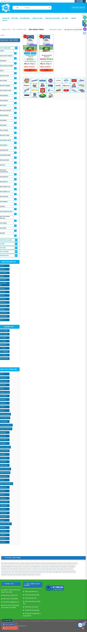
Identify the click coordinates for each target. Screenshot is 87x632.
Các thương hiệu (19, 29)
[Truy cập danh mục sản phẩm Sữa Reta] (74, 90)
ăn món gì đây (15, 1)
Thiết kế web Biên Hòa (20, 626)
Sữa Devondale (17, 569)
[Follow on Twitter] (81, 1)
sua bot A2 (25, 566)
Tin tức (4, 20)
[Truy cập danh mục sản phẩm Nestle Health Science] (42, 80)
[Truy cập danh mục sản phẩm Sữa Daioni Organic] (34, 85)
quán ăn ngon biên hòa (69, 621)
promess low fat (61, 563)
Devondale (4, 563)
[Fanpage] (85, 25)
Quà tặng (65, 18)
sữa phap (24, 574)
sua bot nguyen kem (35, 566)
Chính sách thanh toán (31, 591)
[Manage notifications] (83, 628)
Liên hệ (73, 18)
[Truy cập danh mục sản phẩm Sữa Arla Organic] (42, 95)
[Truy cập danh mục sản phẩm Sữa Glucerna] (66, 85)
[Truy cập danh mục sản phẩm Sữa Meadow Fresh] (82, 85)
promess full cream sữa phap (48, 563)
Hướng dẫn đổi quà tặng (32, 610)
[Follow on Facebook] (76, 1)
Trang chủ (6, 18)
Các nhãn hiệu (24, 18)
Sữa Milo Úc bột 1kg (6, 574)
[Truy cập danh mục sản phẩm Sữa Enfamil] (50, 85)
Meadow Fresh (30, 563)
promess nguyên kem (7, 566)
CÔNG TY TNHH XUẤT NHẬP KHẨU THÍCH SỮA (10, 591)
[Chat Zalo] (85, 33)
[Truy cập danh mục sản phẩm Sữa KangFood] (50, 90)
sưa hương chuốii (53, 566)
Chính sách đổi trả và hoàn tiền (31, 602)
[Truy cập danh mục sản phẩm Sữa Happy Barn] (74, 85)
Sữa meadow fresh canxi (8, 571)
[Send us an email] (84, 1)
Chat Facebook (9, 624)
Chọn (31, 70)
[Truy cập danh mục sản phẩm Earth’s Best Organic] (27, 80)
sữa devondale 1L (27, 569)
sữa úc (38, 574)
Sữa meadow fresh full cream (22, 571)
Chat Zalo (8, 620)
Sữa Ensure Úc (36, 569)
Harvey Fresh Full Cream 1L (31, 56)
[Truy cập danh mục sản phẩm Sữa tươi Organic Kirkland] (27, 95)
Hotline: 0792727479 (11, 628)
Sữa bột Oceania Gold (7, 569)
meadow (22, 563)
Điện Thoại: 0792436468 (10, 599)
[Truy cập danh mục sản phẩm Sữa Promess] (27, 90)
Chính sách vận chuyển (31, 607)
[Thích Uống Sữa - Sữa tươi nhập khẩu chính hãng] (5, 7)
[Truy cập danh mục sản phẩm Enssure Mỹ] (34, 80)
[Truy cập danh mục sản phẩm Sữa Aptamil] (66, 80)
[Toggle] (18, 48)
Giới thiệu (14, 18)
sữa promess (31, 574)
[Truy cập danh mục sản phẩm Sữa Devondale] (42, 85)
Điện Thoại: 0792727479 (10, 595)
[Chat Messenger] (85, 29)
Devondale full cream (14, 563)
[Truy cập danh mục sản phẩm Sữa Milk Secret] (66, 90)
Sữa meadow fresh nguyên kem (53, 571)
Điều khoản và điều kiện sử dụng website (32, 615)
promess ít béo (17, 566)
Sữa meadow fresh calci (67, 569)
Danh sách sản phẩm (52, 18)
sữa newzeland (17, 574)
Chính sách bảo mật (31, 598)
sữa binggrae (71, 566)
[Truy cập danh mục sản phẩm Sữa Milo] (58, 90)
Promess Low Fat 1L (72, 563)
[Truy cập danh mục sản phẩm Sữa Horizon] (42, 90)
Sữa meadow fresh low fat (37, 571)
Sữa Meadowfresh (34, 621)
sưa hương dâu (63, 566)
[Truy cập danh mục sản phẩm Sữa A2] (50, 80)
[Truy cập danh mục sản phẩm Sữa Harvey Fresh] (34, 90)
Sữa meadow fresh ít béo (69, 571)
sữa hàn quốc (45, 569)
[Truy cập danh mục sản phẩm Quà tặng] (50, 95)
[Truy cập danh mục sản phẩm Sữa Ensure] (58, 85)
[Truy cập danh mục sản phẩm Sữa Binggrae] (27, 85)
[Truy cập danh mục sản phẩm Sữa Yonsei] (34, 95)
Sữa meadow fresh (54, 569)
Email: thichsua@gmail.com (11, 602)
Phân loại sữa (37, 18)
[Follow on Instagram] (78, 1)
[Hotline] (85, 17)
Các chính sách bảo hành (32, 595)
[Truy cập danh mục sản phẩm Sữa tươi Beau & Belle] (82, 90)
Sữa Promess (45, 621)
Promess (37, 563)
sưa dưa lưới (44, 566)
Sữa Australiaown (55, 621)
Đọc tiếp (47, 70)
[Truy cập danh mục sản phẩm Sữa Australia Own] (74, 80)
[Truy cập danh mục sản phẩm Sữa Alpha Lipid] (58, 80)
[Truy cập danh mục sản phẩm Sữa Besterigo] (82, 80)
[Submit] (49, 8)
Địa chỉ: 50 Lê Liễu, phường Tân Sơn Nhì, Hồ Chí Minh (10, 606)
